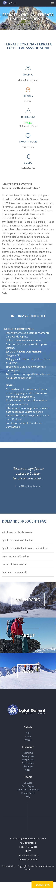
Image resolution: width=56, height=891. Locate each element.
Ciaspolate (28, 766)
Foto (28, 733)
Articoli (28, 739)
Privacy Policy (28, 793)
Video (28, 736)
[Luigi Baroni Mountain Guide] (9, 2)
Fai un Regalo (28, 786)
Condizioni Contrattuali (28, 789)
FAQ (28, 796)
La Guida (28, 782)
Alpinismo (28, 752)
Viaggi (28, 769)
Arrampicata (28, 756)
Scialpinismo (28, 759)
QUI (23, 427)
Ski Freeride (28, 763)
